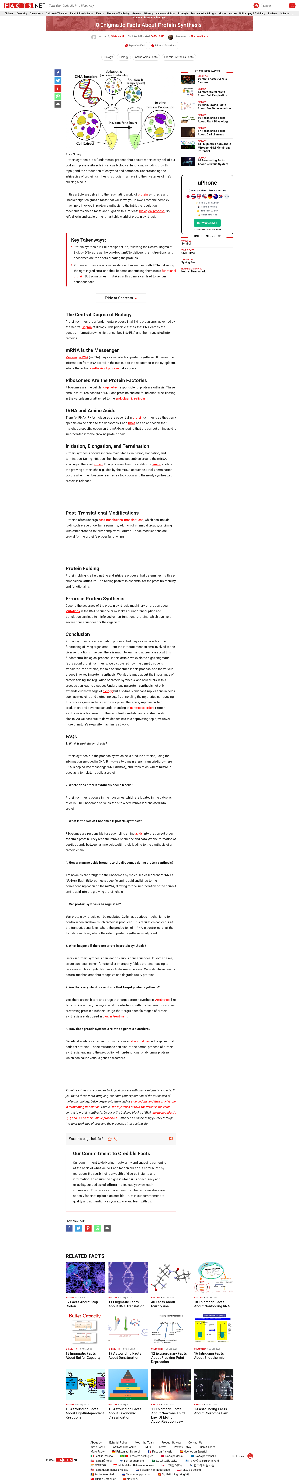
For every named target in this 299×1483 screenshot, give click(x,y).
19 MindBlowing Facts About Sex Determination (214, 106)
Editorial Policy (118, 1442)
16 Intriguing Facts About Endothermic (209, 1355)
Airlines (9, 13)
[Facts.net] (24, 5)
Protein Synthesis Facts (179, 57)
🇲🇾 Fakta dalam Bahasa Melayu (109, 1469)
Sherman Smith (199, 36)
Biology (160, 17)
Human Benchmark (193, 271)
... (293, 13)
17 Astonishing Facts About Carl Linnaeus (211, 132)
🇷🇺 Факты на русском (136, 1474)
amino (156, 464)
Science (284, 13)
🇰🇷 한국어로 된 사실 (202, 1465)
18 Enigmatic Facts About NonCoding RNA (212, 1304)
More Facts (97, 1451)
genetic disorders (142, 708)
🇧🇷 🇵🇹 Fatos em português (136, 1456)
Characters (36, 13)
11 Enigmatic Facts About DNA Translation (126, 1304)
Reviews (272, 13)
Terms (162, 1447)
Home (136, 17)
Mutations (73, 611)
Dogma (87, 327)
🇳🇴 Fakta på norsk (101, 1460)
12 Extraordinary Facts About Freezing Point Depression (169, 1357)
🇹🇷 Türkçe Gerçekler (103, 1479)
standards (129, 1179)
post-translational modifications (120, 520)
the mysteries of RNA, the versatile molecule (141, 1107)
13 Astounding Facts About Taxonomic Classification (124, 1413)
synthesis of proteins (105, 368)
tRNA (131, 423)
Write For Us (98, 1447)
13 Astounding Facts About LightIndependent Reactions (85, 1413)
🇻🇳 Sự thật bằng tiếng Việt (174, 1474)
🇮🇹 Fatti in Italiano (101, 1456)
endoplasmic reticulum (132, 398)
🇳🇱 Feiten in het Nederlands (153, 1469)
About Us (96, 1442)
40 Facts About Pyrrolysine (163, 1304)
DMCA (147, 1447)
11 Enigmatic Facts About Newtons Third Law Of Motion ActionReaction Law (168, 1415)
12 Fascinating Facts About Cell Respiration (212, 93)
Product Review (171, 1442)
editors (111, 1185)
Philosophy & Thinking (252, 13)
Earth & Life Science (81, 13)
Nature (233, 13)
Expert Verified (137, 45)
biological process (152, 211)
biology (108, 691)
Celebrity (21, 13)
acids (139, 833)
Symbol (186, 243)
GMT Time (188, 253)
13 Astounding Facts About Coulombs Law (211, 1411)
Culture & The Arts (56, 13)
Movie (222, 13)
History (148, 13)
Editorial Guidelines (165, 45)
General (136, 13)
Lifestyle (183, 13)
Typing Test (189, 262)
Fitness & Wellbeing (118, 13)
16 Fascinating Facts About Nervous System (213, 162)
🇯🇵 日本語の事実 (171, 1465)
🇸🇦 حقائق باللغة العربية (165, 1460)
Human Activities (165, 13)
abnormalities (140, 1041)
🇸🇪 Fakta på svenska (203, 1456)
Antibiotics (162, 1000)
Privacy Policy (182, 1447)
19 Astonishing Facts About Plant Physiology (213, 119)
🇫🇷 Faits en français (160, 1451)
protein (143, 194)
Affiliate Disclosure (124, 1447)
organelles (110, 387)
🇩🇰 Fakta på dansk (172, 1456)
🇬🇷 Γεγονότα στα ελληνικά (202, 1460)
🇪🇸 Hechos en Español (193, 1451)
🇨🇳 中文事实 (130, 1479)
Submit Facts (207, 1447)
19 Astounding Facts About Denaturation (124, 1355)
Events (100, 13)
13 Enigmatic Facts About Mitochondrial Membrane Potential (214, 147)
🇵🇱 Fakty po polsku (189, 1469)
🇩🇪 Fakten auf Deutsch (126, 1451)
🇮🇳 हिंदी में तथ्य (98, 1465)
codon (98, 464)
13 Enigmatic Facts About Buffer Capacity (83, 1355)
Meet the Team (144, 1442)
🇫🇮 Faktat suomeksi (132, 1460)
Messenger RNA (77, 357)
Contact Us (195, 1442)
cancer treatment (115, 1016)
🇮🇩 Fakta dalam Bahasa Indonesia (133, 1465)
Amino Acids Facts (146, 57)
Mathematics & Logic (203, 13)
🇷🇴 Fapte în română (102, 1474)
